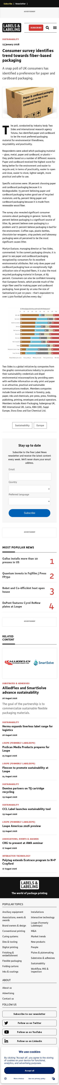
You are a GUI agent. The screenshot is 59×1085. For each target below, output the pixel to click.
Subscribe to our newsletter (29, 1013)
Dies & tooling (9, 941)
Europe (40, 425)
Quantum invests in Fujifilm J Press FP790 (24, 575)
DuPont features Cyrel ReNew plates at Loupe (21, 604)
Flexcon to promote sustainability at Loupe (25, 769)
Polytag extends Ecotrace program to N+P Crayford (29, 862)
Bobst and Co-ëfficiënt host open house (23, 590)
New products (38, 941)
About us (7, 987)
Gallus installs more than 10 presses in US (20, 560)
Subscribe (8, 3)
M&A (33, 930)
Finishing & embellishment (10, 954)
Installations (37, 911)
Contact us (8, 998)
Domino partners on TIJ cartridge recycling (23, 790)
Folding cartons (10, 966)
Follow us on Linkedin (29, 1041)
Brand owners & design (14, 925)
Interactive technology (16, 855)
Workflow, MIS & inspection (39, 970)
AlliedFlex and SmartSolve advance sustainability (24, 690)
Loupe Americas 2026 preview (21, 826)
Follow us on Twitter (29, 1023)
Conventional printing (13, 930)
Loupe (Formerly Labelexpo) (18, 742)
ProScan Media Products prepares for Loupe (25, 749)
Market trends (38, 936)
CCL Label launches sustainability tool (26, 809)
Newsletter (20, 3)
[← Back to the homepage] (11, 31)
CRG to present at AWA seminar (22, 843)
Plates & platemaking (42, 952)
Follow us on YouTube (29, 1032)
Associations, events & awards (20, 838)
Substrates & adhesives (15, 683)
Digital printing (10, 947)
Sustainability (10, 39)
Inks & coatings (10, 971)
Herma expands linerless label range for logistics (27, 728)
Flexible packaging (12, 960)
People (34, 947)
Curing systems (10, 936)
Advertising (8, 993)
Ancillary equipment (12, 911)
